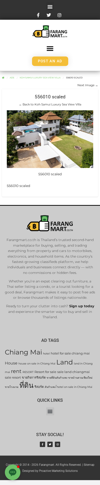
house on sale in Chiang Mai (36, 363)
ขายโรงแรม (11, 387)
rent (16, 371)
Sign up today (81, 306)
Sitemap (89, 464)
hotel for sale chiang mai (70, 353)
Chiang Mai (23, 352)
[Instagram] (57, 444)
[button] (50, 6)
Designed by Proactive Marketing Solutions (50, 471)
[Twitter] (50, 444)
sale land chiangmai (73, 372)
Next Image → (87, 85)
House (11, 363)
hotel (46, 353)
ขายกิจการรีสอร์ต (34, 377)
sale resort (13, 377)
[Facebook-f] (42, 444)
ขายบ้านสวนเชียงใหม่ (80, 377)
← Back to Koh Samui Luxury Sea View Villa (50, 104)
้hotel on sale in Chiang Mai (74, 387)
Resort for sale (45, 372)
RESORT (28, 372)
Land (64, 362)
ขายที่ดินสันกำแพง (57, 377)
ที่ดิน (26, 385)
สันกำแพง (50, 387)
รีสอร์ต (39, 387)
